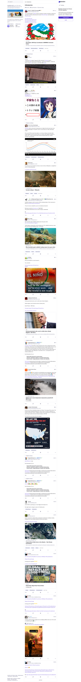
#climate (26, 606)
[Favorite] (40, 50)
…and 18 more (40, 193)
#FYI (26, 598)
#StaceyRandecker (49, 598)
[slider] (40, 152)
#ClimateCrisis (45, 606)
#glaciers (26, 667)
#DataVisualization (36, 665)
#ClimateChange (31, 601)
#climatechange (31, 203)
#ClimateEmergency (38, 606)
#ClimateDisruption (28, 607)
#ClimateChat (29, 598)
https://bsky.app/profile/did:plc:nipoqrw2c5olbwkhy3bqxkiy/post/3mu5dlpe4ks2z (41, 674)
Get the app (15, 678)
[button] (40, 147)
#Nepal (26, 601)
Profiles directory (20, 675)
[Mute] (28, 154)
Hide (54, 65)
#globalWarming (35, 607)
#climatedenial (37, 203)
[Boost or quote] (33, 50)
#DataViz (31, 665)
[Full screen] (55, 154)
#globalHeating (41, 607)
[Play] (26, 154)
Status (16, 675)
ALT (54, 82)
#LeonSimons (38, 598)
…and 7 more (45, 590)
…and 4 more (46, 48)
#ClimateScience (31, 606)
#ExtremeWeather (47, 607)
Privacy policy (10, 676)
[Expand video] (52, 154)
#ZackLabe (27, 665)
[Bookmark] (48, 50)
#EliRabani (44, 598)
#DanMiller (34, 598)
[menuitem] (40, 147)
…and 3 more (42, 84)
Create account (66, 17)
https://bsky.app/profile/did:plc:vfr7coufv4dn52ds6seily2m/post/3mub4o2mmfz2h (40, 213)
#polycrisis (53, 607)
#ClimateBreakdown (52, 606)
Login (66, 20)
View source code (13, 679)
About (14, 675)
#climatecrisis (35, 208)
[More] (55, 50)
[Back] (25, 2)
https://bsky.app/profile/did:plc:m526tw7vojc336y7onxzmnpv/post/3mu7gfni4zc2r (40, 611)
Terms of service (15, 676)
